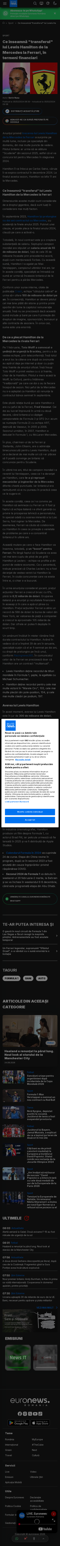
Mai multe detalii (22, 760)
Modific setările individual (30, 812)
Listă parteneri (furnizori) (17, 802)
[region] (29, 773)
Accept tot (30, 820)
